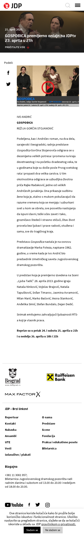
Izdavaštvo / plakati (18, 455)
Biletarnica (49, 448)
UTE (7, 442)
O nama (47, 417)
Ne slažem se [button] (52, 530)
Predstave (48, 423)
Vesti (8, 448)
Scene (46, 430)
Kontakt (10, 423)
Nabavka (10, 430)
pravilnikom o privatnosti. (58, 524)
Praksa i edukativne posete (60, 442)
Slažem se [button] (32, 530)
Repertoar (12, 417)
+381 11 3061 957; (16, 475)
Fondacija (48, 436)
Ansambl (10, 436)
